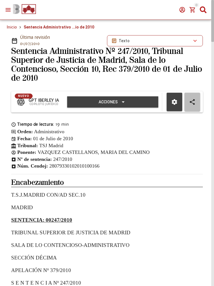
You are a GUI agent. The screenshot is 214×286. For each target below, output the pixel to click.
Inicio (12, 27)
